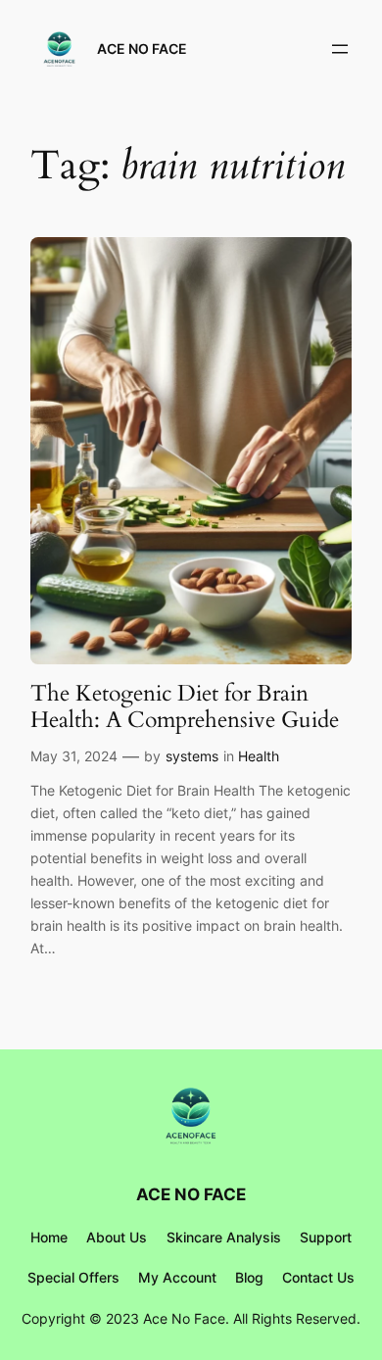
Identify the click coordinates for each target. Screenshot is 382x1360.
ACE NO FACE (142, 48)
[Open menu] (340, 49)
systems (192, 756)
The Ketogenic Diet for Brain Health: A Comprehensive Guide (184, 707)
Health (258, 756)
